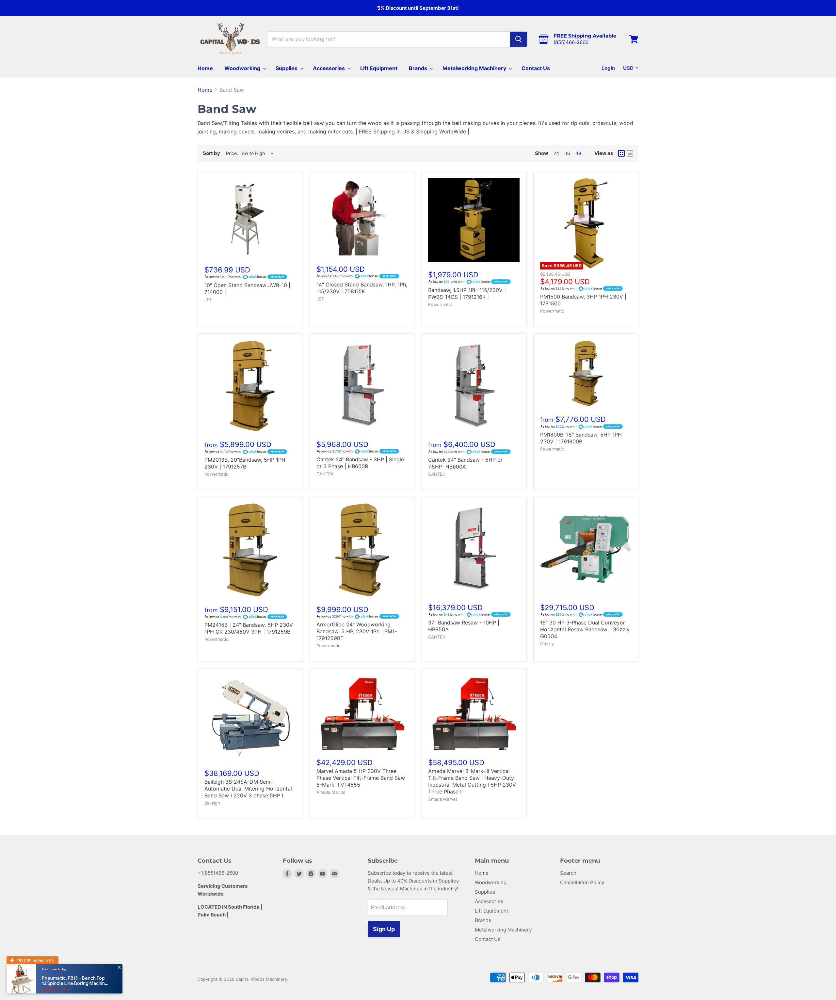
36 (567, 153)
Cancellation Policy (582, 882)
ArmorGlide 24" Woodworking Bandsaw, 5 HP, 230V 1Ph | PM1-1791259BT (356, 631)
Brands (418, 68)
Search (568, 873)
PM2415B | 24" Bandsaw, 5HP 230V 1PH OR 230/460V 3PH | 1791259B (248, 628)
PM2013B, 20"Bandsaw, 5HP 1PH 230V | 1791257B (244, 463)
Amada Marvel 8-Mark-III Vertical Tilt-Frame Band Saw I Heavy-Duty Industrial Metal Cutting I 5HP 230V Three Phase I (472, 781)
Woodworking (243, 68)
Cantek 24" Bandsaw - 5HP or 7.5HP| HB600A (465, 463)
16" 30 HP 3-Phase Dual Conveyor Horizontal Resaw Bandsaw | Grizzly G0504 (585, 629)
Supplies (287, 68)
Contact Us (536, 68)
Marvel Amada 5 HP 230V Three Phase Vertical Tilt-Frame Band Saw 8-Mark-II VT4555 (360, 778)
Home (205, 68)
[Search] (518, 39)
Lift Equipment (378, 68)
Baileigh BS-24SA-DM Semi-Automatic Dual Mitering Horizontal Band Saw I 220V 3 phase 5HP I (248, 788)
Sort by (211, 153)
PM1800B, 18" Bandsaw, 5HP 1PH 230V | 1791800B (581, 438)
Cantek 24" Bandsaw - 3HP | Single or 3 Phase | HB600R (360, 462)
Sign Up (384, 929)
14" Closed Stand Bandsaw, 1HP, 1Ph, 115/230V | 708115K (361, 288)
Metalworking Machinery (474, 68)
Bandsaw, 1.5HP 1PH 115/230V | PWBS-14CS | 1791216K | (467, 293)
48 (578, 153)
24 (556, 153)
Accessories (329, 68)
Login (608, 68)
